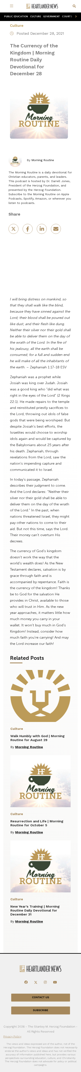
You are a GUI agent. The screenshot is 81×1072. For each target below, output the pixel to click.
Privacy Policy (12, 1036)
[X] (35, 982)
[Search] (74, 6)
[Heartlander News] (42, 6)
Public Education (16, 16)
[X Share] (14, 230)
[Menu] (12, 6)
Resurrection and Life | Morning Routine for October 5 (36, 823)
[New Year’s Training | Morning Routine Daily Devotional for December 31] (40, 866)
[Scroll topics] (75, 16)
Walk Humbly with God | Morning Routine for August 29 (37, 738)
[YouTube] (55, 982)
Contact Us (40, 997)
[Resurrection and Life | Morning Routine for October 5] (40, 781)
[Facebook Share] (28, 230)
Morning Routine (42, 160)
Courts (67, 16)
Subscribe (40, 1010)
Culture (35, 16)
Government (51, 16)
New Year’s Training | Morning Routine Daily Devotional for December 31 (35, 910)
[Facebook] (26, 982)
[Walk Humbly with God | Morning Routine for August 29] (40, 696)
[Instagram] (45, 982)
